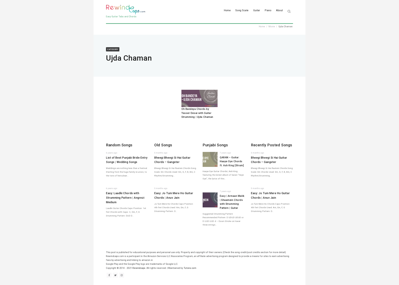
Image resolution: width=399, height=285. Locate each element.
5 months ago (160, 153)
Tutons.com (190, 268)
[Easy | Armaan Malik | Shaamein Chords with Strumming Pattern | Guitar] (210, 199)
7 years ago (225, 153)
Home (227, 10)
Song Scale (242, 10)
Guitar (256, 10)
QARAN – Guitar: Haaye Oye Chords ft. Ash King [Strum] (232, 161)
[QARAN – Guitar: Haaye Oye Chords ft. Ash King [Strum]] (210, 159)
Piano (268, 10)
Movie (272, 26)
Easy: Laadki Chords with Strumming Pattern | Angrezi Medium (125, 198)
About (279, 10)
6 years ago (111, 153)
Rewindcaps (138, 268)
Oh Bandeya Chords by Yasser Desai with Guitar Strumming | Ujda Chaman (197, 113)
